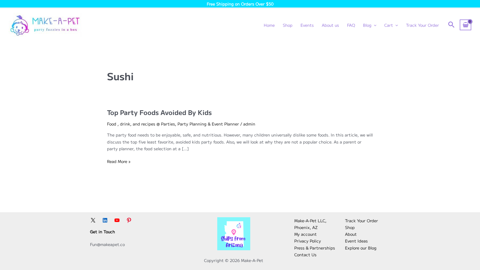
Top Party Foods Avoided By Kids (159, 112)
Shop (287, 25)
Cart (388, 25)
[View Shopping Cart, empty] (465, 25)
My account (305, 234)
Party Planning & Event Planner (208, 124)
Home (269, 25)
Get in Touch (102, 231)
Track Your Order (422, 25)
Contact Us (305, 255)
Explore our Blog (360, 248)
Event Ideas (356, 241)
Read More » (118, 161)
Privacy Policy (307, 241)
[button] (374, 25)
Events (307, 25)
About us (330, 25)
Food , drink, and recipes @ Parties (141, 124)
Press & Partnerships (314, 248)
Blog (367, 25)
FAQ (351, 25)
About (351, 234)
